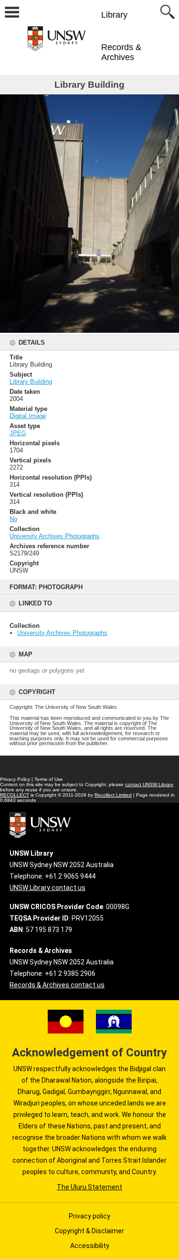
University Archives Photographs (62, 632)
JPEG (18, 433)
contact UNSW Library (149, 784)
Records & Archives (121, 52)
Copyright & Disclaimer (89, 1231)
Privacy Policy (15, 779)
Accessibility (89, 1245)
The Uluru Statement (89, 1187)
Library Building (31, 381)
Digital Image (28, 416)
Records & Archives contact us (57, 985)
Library (114, 15)
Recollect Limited (113, 795)
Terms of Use (48, 779)
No (13, 518)
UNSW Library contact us (47, 887)
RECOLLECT (14, 795)
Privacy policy (89, 1216)
